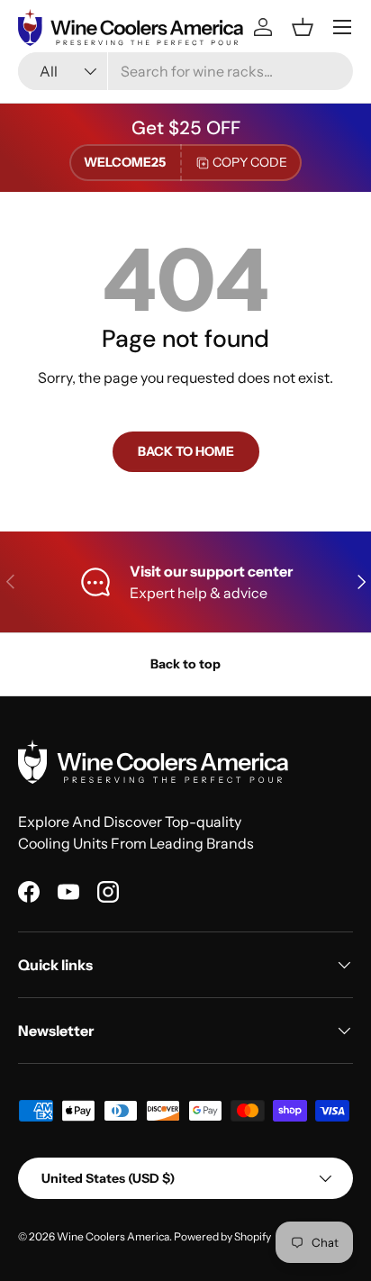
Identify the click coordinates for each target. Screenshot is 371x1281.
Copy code (250, 162)
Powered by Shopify (222, 1236)
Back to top (185, 664)
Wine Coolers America (113, 1236)
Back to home (186, 451)
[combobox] (185, 71)
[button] (302, 27)
